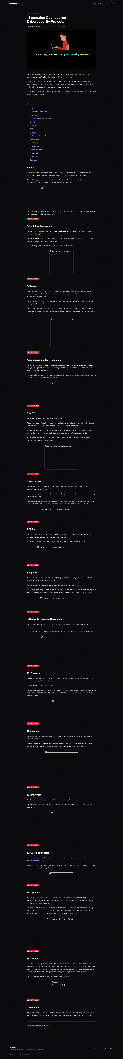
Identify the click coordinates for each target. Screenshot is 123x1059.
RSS (106, 1048)
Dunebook (12, 1047)
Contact (112, 1048)
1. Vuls (32, 108)
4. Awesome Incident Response (41, 119)
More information (33, 219)
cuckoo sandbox (33, 861)
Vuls (28, 173)
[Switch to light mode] (113, 3)
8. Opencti (33, 132)
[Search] (107, 3)
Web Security (37, 13)
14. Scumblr (34, 153)
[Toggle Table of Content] (61, 103)
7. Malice (33, 129)
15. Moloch (34, 157)
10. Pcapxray (34, 139)
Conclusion (34, 160)
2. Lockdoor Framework (38, 112)
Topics (101, 3)
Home (94, 3)
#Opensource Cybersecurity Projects (38, 1025)
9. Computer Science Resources (41, 136)
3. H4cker (33, 115)
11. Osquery (34, 143)
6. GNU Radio (34, 126)
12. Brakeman (34, 146)
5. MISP (32, 122)
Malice (29, 534)
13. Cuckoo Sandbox (37, 150)
